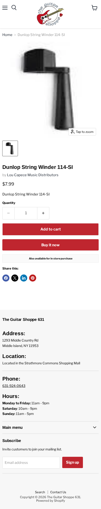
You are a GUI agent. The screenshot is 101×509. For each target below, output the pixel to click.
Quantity (8, 203)
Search (40, 492)
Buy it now (50, 245)
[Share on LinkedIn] (23, 278)
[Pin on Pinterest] (32, 278)
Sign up (72, 462)
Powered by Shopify (50, 500)
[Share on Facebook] (5, 278)
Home (7, 35)
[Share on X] (14, 278)
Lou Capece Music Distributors (32, 175)
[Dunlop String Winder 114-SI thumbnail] (10, 148)
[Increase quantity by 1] (43, 213)
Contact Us (58, 492)
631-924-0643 (13, 386)
